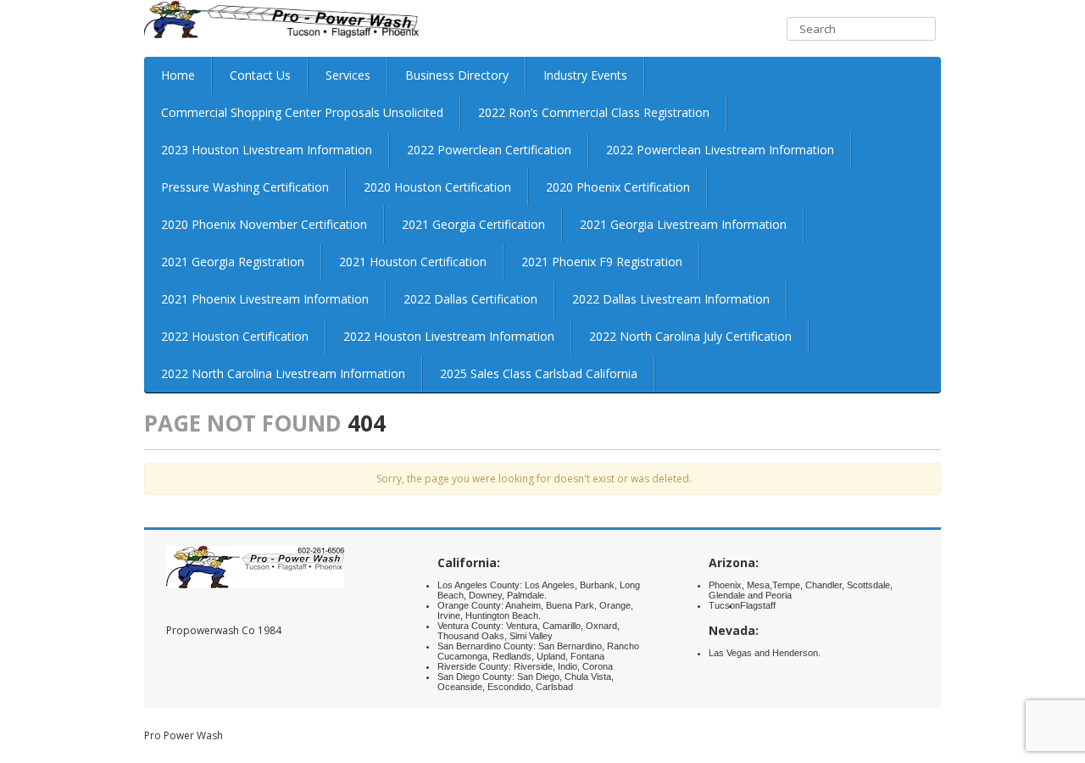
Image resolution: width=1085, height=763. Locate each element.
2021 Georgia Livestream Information (683, 224)
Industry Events (585, 75)
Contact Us (260, 75)
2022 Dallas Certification (470, 299)
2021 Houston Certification (413, 261)
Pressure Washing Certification (245, 187)
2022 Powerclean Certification (489, 150)
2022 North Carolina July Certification (690, 336)
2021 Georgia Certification (473, 224)
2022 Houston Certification (235, 336)
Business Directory (457, 75)
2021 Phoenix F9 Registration (601, 261)
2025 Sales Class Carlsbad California (538, 373)
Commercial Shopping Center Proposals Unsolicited (302, 112)
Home (178, 75)
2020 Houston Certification (437, 187)
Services (348, 75)
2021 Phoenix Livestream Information (265, 299)
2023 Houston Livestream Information (266, 150)
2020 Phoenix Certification (618, 187)
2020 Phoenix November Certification (264, 224)
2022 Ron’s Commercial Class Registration (593, 112)
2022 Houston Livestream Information (448, 336)
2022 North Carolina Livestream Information (283, 373)
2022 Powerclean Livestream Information (720, 150)
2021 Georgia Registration (232, 261)
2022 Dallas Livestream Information (671, 299)
